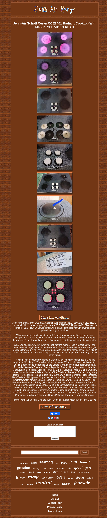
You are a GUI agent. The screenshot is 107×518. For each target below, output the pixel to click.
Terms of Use (55, 511)
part (64, 462)
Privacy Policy (54, 507)
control (44, 482)
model (44, 469)
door (73, 471)
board (85, 462)
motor (39, 472)
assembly (35, 468)
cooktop (48, 478)
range (34, 477)
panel (88, 468)
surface (70, 479)
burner (20, 478)
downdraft (84, 472)
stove (80, 477)
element (66, 483)
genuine (23, 467)
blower (23, 472)
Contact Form (55, 503)
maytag (46, 462)
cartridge (60, 468)
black (31, 472)
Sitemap (54, 499)
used (21, 485)
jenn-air (82, 482)
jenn (73, 461)
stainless (24, 462)
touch (47, 472)
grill (57, 463)
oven (60, 477)
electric (56, 484)
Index (55, 495)
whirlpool (74, 467)
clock (64, 472)
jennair (29, 484)
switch (90, 478)
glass (55, 471)
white (50, 468)
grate (34, 462)
